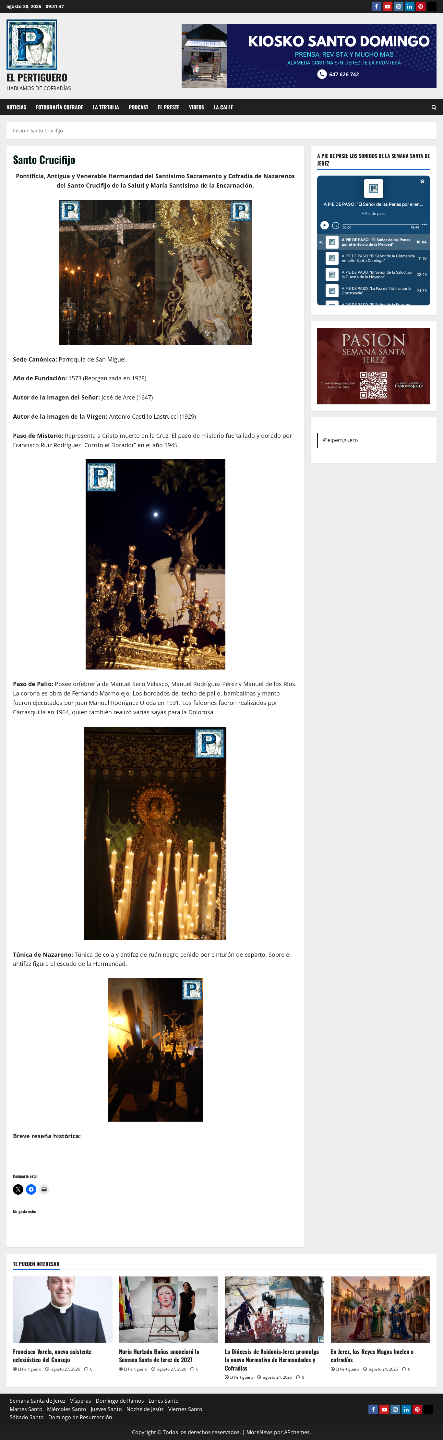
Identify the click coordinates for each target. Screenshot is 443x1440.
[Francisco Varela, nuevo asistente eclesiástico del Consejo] (63, 1309)
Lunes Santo (164, 1400)
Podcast (138, 107)
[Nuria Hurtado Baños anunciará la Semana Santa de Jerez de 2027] (169, 1309)
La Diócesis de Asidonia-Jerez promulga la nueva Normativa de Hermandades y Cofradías (272, 1359)
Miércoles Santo (66, 1409)
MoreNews (259, 1432)
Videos (196, 107)
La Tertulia (106, 107)
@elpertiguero (340, 439)
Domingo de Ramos (120, 1400)
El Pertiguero (29, 1369)
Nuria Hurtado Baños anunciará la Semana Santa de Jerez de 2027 (159, 1355)
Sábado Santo (27, 1417)
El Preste (168, 107)
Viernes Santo (185, 1409)
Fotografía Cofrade (59, 107)
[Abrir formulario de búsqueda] (434, 107)
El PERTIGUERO (36, 77)
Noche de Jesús (145, 1409)
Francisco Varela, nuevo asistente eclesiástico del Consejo (52, 1355)
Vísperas (80, 1400)
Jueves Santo (106, 1409)
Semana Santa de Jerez (38, 1400)
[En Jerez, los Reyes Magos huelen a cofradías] (380, 1309)
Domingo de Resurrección (80, 1417)
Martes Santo (26, 1409)
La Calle (223, 107)
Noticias (16, 107)
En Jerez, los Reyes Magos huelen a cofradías (372, 1355)
